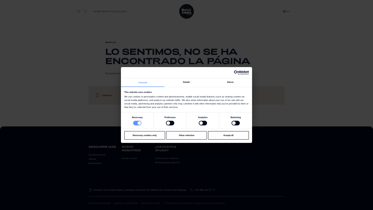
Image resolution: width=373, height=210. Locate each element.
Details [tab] (186, 82)
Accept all (228, 135)
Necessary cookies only (145, 135)
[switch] (170, 123)
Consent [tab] (142, 82)
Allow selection (186, 135)
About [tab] (230, 82)
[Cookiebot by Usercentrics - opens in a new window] (236, 72)
